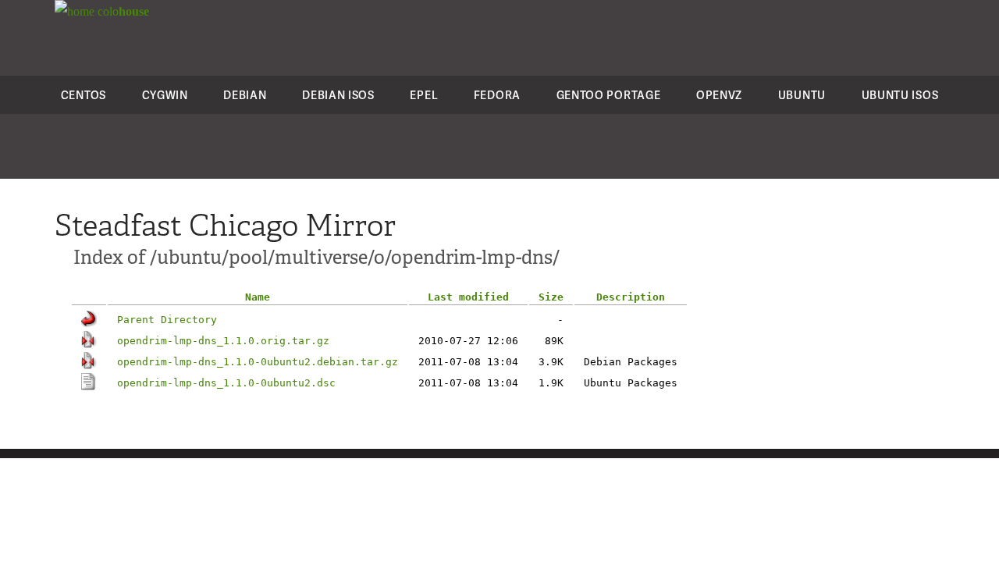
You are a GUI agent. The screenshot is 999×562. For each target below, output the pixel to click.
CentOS (83, 94)
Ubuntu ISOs (900, 94)
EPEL (424, 94)
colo (121, 11)
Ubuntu (802, 94)
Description (630, 297)
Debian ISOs (338, 94)
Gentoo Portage (608, 94)
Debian (244, 94)
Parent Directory (167, 319)
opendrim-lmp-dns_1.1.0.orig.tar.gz (223, 341)
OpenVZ (719, 94)
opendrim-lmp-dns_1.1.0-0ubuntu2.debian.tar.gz (257, 362)
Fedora (497, 94)
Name (257, 297)
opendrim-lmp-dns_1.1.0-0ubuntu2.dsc (226, 383)
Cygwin (165, 94)
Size (551, 297)
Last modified (468, 297)
